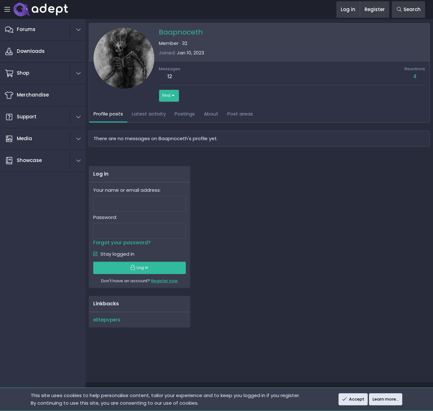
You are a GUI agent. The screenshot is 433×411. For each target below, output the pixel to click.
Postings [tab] (185, 113)
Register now (164, 281)
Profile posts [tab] (108, 113)
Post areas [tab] (240, 113)
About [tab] (211, 113)
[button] (82, 29)
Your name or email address (126, 190)
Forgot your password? (122, 242)
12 (169, 76)
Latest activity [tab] (149, 113)
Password (104, 217)
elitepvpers (106, 319)
